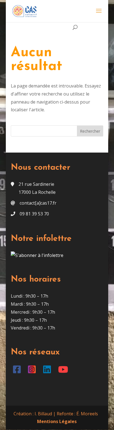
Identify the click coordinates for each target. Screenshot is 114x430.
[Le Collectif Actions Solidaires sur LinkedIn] (48, 371)
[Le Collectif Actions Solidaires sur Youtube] (64, 371)
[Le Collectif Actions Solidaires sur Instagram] (33, 371)
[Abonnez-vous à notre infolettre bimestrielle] (37, 255)
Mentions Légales (57, 421)
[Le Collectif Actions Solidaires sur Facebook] (18, 371)
